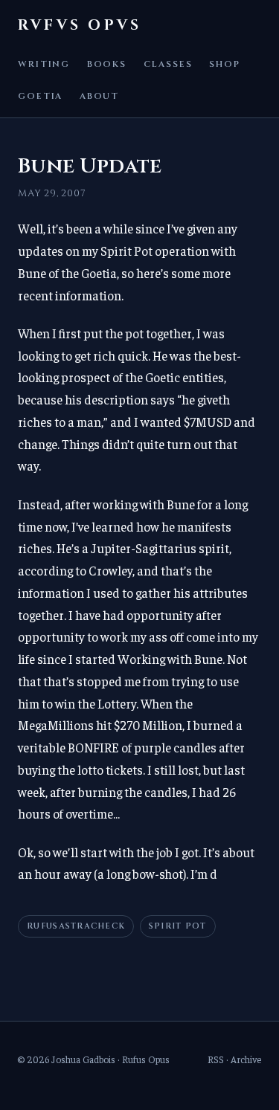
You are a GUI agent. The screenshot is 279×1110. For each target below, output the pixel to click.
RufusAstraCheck (76, 926)
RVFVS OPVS (79, 25)
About (99, 96)
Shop (224, 64)
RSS (216, 1059)
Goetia (40, 96)
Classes (168, 64)
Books (106, 64)
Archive (246, 1059)
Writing (44, 64)
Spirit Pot (178, 926)
